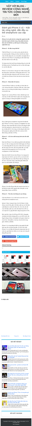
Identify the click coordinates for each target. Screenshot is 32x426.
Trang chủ (16, 336)
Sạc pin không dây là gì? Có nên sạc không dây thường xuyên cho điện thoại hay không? (18, 347)
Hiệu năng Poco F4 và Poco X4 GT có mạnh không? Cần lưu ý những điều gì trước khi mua (18, 375)
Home (7, 1)
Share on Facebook (10, 236)
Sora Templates (16, 424)
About (11, 1)
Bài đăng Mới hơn (5, 336)
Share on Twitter (24, 236)
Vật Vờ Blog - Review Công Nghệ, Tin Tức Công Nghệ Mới (16, 10)
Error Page (24, 1)
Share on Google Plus (10, 241)
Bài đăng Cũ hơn (27, 336)
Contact (17, 1)
